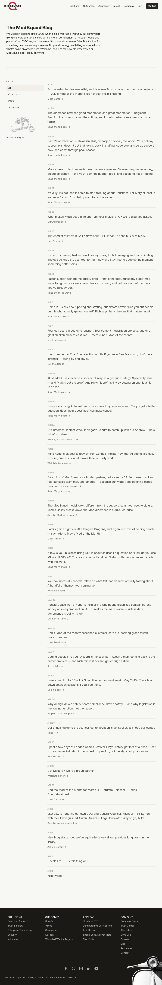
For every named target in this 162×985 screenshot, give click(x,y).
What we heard (57, 590)
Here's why (55, 241)
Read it (52, 732)
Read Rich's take (58, 316)
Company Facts (129, 921)
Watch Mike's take (59, 463)
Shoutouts (13, 107)
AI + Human (89, 930)
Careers (125, 939)
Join (140, 5)
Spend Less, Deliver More (97, 934)
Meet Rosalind (56, 642)
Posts (11, 100)
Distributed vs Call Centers (97, 925)
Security (12, 934)
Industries (13, 939)
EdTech (49, 934)
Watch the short (57, 775)
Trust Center (127, 925)
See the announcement (62, 823)
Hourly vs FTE (90, 921)
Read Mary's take (58, 202)
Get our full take (58, 618)
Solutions (74, 5)
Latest (116, 5)
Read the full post (58, 126)
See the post (56, 756)
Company (129, 5)
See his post (55, 689)
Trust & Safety (15, 925)
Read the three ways (60, 292)
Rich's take (55, 666)
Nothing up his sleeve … (62, 439)
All (9, 88)
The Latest (126, 930)
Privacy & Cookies (36, 977)
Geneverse (51, 930)
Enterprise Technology (20, 930)
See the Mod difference (62, 515)
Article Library (56, 846)
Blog (123, 943)
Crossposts (14, 94)
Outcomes (89, 5)
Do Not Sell (72, 977)
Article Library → (15, 137)
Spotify (49, 921)
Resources (126, 948)
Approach (103, 5)
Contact (152, 6)
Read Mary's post (58, 491)
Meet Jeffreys (56, 340)
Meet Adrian (55, 538)
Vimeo (48, 925)
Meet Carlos (55, 799)
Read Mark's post (58, 392)
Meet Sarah (55, 98)
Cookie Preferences (55, 977)
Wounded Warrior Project (59, 939)
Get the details (57, 363)
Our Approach (56, 221)
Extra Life (126, 934)
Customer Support (18, 921)
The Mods (88, 939)
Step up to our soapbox (62, 713)
